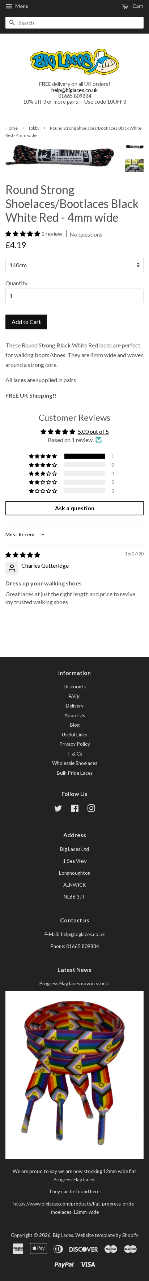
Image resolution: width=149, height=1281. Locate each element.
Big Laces (63, 1235)
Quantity (16, 283)
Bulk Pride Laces (75, 773)
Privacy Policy (74, 744)
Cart (137, 6)
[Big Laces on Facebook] (75, 810)
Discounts (75, 686)
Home (11, 128)
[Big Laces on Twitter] (58, 810)
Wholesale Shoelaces (74, 763)
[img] (22, 554)
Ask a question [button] (74, 508)
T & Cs (74, 754)
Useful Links (74, 734)
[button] (23, 233)
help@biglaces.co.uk (74, 90)
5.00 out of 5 (93, 431)
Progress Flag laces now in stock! (74, 983)
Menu (21, 6)
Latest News (74, 969)
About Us (74, 715)
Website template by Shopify (107, 1235)
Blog (75, 725)
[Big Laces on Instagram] (91, 810)
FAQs (74, 696)
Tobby (33, 128)
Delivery (75, 706)
